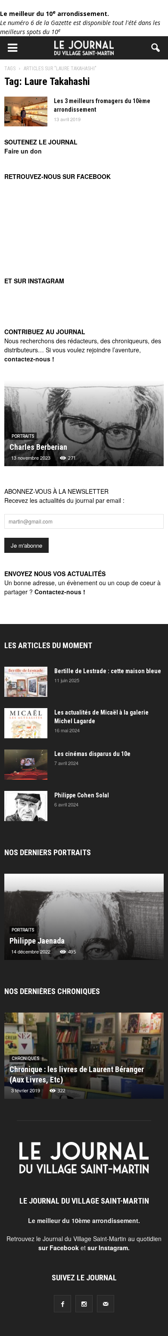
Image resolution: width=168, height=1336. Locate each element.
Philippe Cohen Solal (81, 795)
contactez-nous (27, 358)
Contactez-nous (57, 591)
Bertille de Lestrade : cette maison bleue (107, 671)
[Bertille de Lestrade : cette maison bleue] (25, 682)
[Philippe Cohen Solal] (25, 806)
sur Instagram (107, 1247)
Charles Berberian (38, 447)
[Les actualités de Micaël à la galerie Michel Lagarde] (25, 723)
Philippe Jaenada (37, 940)
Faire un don (23, 151)
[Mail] (105, 1303)
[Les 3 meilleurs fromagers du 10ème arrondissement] (25, 111)
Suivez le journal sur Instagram (89, 318)
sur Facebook (58, 1247)
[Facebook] (62, 1303)
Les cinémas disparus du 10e (92, 753)
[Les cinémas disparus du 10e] (25, 765)
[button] (156, 48)
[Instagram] (84, 1303)
